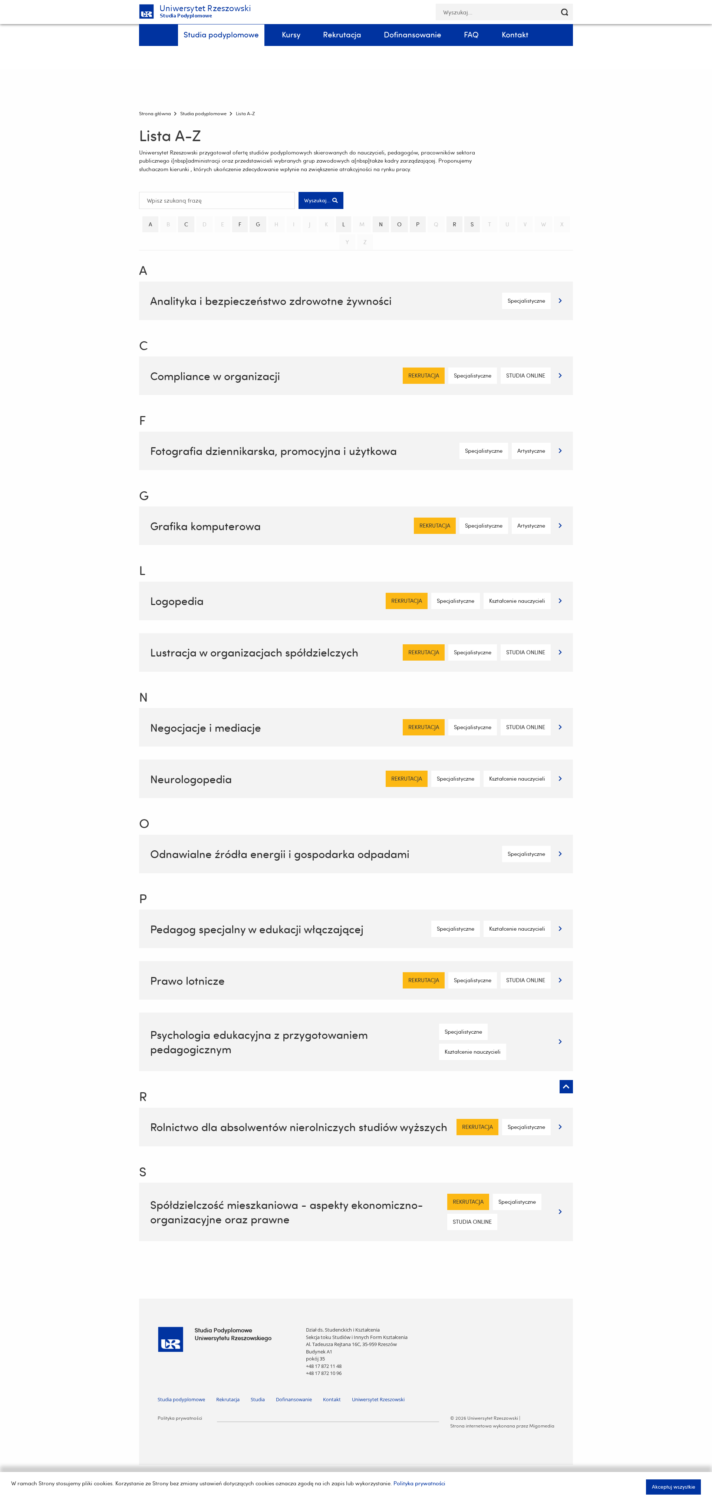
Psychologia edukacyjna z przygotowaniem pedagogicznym (259, 1041)
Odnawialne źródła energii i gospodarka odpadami (279, 854)
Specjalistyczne (526, 300)
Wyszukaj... (318, 200)
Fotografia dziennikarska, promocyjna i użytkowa (273, 450)
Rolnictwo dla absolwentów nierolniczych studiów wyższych (298, 1127)
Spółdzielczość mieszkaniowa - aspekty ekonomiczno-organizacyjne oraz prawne (286, 1211)
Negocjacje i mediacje (205, 727)
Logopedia (177, 601)
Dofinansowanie (294, 1399)
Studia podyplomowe (181, 1399)
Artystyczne (531, 450)
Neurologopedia (191, 779)
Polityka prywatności (180, 1418)
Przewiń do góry (566, 1086)
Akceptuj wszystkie (673, 1486)
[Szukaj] (564, 12)
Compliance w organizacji (215, 376)
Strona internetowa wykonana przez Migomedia (502, 1426)
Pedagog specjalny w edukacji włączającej (256, 929)
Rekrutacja (228, 1399)
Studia (258, 1399)
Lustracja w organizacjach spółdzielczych (254, 652)
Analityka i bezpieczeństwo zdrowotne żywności (271, 300)
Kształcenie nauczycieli (517, 600)
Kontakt (332, 1399)
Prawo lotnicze (187, 980)
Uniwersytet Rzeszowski (378, 1399)
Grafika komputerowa (205, 526)
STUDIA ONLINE (525, 375)
